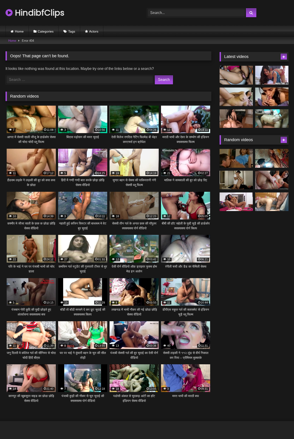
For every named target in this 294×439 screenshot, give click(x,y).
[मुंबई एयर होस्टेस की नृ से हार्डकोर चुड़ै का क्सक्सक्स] (236, 118)
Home (19, 31)
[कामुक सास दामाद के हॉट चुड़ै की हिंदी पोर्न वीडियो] (236, 75)
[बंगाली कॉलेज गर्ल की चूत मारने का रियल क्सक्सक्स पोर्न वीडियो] (271, 201)
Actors (93, 31)
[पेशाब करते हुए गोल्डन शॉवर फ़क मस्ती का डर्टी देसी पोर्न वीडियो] (236, 201)
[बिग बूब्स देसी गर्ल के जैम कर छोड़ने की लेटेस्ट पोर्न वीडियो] (236, 97)
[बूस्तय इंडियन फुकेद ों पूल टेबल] (236, 158)
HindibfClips (38, 13)
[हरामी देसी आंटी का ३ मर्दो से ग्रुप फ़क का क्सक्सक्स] (271, 118)
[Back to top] (280, 425)
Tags (71, 31)
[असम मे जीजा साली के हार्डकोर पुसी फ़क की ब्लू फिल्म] (236, 180)
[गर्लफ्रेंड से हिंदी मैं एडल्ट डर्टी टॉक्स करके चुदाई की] (271, 97)
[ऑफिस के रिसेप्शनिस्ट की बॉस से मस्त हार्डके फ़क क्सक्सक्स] (271, 75)
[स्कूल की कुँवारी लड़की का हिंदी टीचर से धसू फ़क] (271, 180)
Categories (46, 31)
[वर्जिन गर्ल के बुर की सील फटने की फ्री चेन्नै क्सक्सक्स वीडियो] (271, 158)
